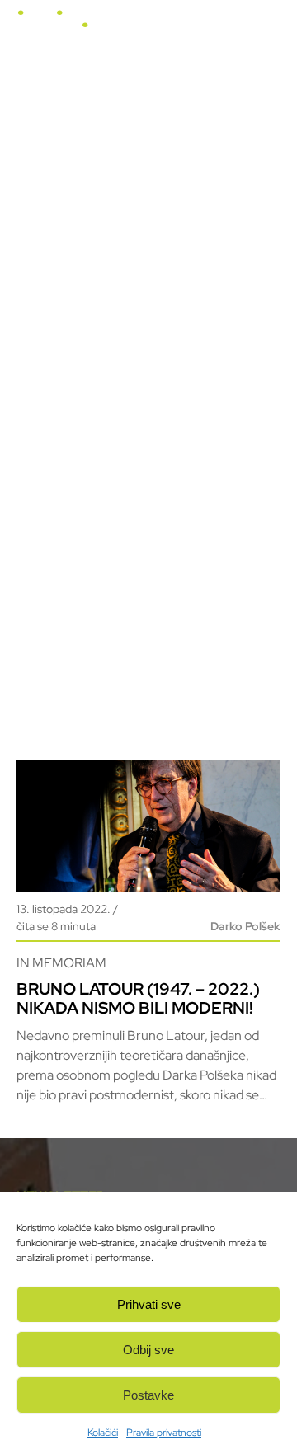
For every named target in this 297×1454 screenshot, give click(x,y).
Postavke (148, 1395)
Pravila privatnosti (163, 1432)
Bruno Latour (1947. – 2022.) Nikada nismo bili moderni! (138, 998)
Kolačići (102, 1432)
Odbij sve (148, 1350)
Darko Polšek (245, 926)
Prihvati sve (149, 1304)
